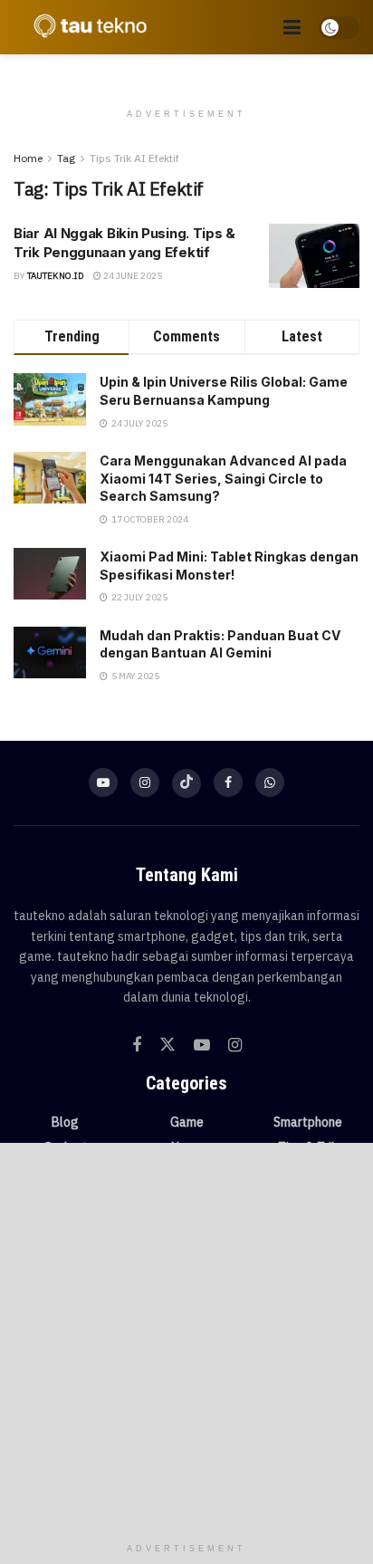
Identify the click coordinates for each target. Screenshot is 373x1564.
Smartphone (307, 1122)
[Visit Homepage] (86, 27)
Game (187, 1122)
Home (28, 158)
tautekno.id (55, 276)
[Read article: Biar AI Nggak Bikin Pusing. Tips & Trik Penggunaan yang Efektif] (314, 256)
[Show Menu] (292, 27)
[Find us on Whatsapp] (269, 782)
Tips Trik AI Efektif (134, 158)
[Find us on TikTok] (186, 783)
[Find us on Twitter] (167, 1045)
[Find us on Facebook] (228, 782)
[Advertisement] (186, 1338)
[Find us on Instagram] (144, 782)
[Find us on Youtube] (103, 782)
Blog (65, 1122)
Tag (66, 158)
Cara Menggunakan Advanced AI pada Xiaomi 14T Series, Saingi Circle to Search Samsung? (223, 478)
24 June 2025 (131, 276)
